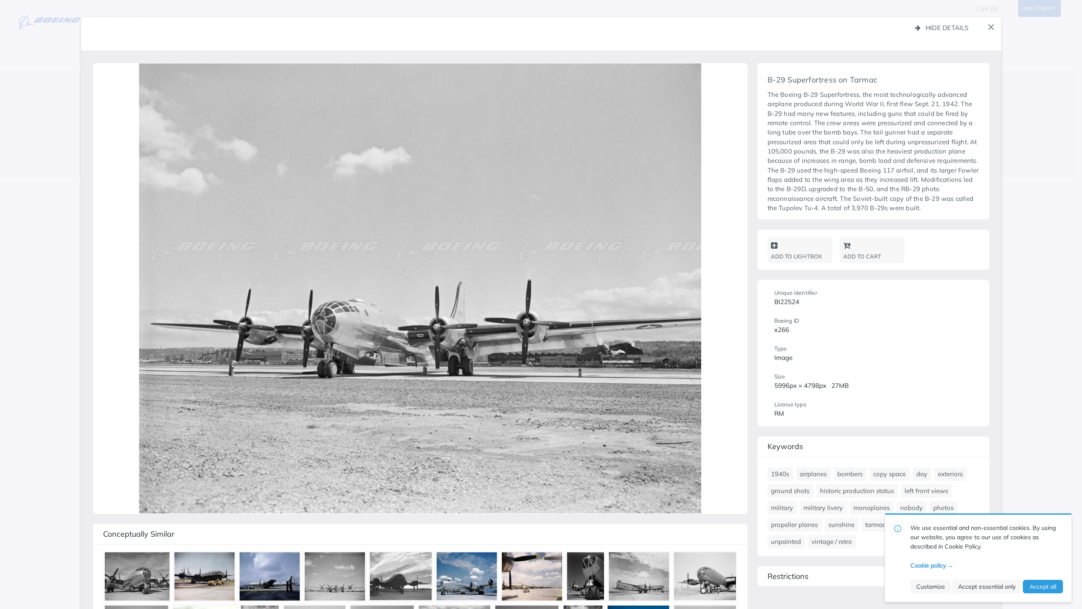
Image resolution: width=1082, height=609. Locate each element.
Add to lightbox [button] (796, 256)
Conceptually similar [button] (139, 534)
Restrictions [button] (788, 576)
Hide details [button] (947, 28)
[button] (991, 27)
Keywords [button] (785, 446)
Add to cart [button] (862, 256)
